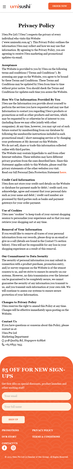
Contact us (10, 443)
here (63, 172)
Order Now (59, 6)
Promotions (10, 430)
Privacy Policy (42, 430)
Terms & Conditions (46, 436)
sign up (13, 419)
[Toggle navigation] (4, 7)
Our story (9, 436)
